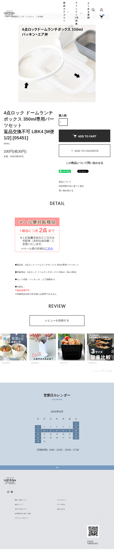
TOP (7, 17)
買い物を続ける (66, 190)
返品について (65, 182)
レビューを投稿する (57, 320)
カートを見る (61, 504)
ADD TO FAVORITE (87, 151)
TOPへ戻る (57, 467)
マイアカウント (61, 500)
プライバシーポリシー (21, 518)
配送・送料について (21, 500)
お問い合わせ (61, 509)
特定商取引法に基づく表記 (71, 186)
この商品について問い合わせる (84, 162)
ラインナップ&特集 (77, 13)
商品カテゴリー (64, 12)
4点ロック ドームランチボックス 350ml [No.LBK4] (51, 272)
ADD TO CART (87, 136)
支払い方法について (21, 509)
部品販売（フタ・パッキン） (23, 17)
